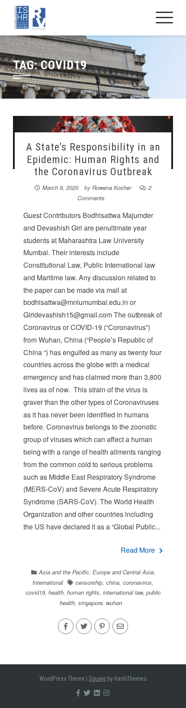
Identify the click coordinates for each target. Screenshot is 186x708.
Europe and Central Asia (123, 572)
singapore (90, 603)
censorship (89, 582)
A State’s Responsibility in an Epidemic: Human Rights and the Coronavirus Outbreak (93, 159)
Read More (138, 550)
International (47, 582)
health (56, 592)
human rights (83, 592)
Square (97, 678)
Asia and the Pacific (64, 572)
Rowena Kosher (111, 187)
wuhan (114, 603)
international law (123, 592)
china (112, 582)
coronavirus (137, 582)
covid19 (35, 592)
